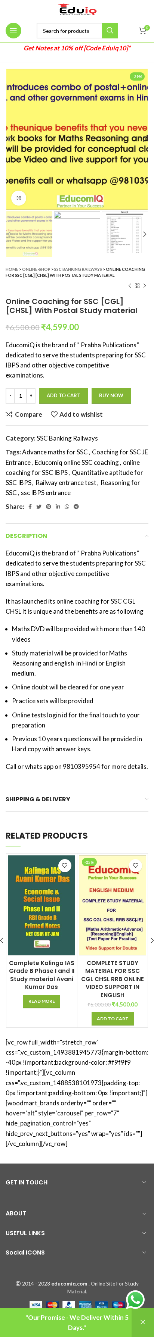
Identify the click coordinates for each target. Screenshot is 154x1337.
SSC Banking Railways (78, 269)
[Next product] (144, 285)
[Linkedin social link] (57, 506)
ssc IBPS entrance (46, 493)
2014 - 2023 (36, 1284)
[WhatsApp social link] (66, 506)
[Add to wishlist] (64, 865)
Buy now (111, 395)
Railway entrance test (66, 482)
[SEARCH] (110, 30)
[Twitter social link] (39, 506)
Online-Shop (36, 269)
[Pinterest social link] (48, 506)
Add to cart (63, 395)
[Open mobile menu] (13, 30)
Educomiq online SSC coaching (77, 462)
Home (12, 269)
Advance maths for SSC (55, 452)
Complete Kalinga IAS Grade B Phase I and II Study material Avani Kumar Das (41, 975)
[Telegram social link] (76, 506)
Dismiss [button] (143, 1322)
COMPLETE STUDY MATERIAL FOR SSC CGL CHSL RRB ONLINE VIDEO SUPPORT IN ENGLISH (112, 979)
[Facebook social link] (30, 506)
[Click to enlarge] (18, 198)
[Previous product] (129, 285)
